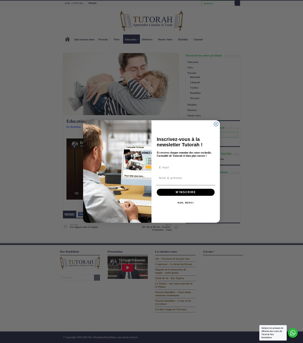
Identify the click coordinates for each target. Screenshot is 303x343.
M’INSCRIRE (186, 192)
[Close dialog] (216, 124)
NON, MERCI (186, 203)
